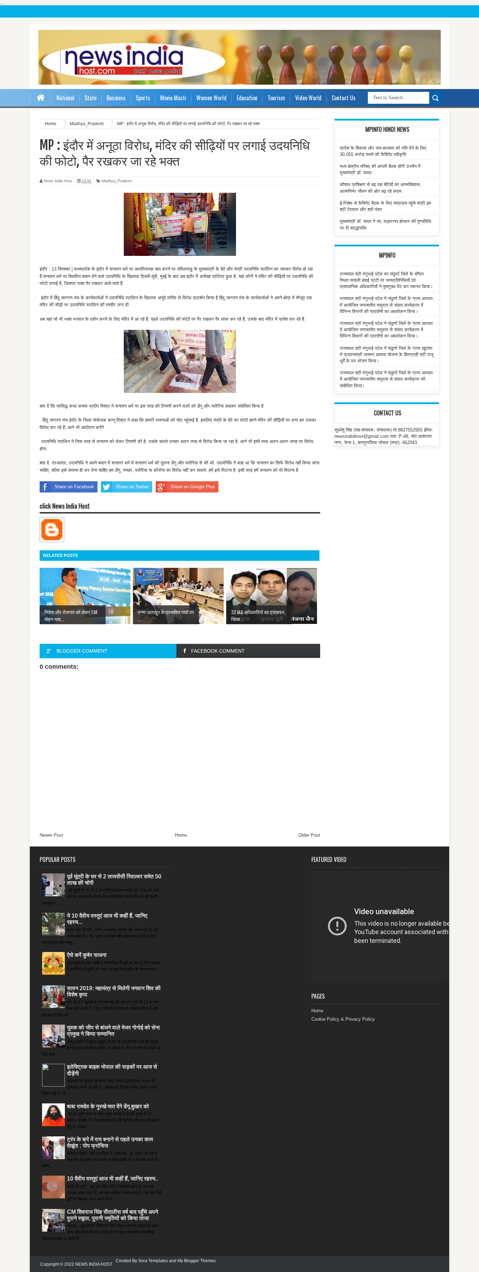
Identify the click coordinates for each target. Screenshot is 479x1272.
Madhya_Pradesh (117, 181)
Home (181, 835)
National (65, 98)
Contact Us (344, 98)
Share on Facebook (74, 486)
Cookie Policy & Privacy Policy (343, 1019)
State (90, 98)
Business (116, 98)
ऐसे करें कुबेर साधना (87, 955)
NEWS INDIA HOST (93, 1264)
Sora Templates (153, 1260)
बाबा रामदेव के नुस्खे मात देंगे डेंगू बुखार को (108, 1106)
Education (247, 98)
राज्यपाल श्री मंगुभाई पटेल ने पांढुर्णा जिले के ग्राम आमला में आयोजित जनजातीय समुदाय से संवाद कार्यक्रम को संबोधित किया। (386, 379)
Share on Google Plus (192, 486)
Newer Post (51, 835)
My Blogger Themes (196, 1260)
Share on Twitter (132, 486)
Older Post (309, 835)
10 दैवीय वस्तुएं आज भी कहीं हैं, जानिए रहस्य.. (112, 1179)
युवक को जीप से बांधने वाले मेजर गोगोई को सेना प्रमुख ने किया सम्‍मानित (113, 1031)
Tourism (276, 98)
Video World (308, 98)
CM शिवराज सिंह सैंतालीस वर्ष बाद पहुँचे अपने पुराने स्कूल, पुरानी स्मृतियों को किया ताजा (112, 1215)
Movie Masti (173, 98)
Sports (143, 98)
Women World (211, 98)
